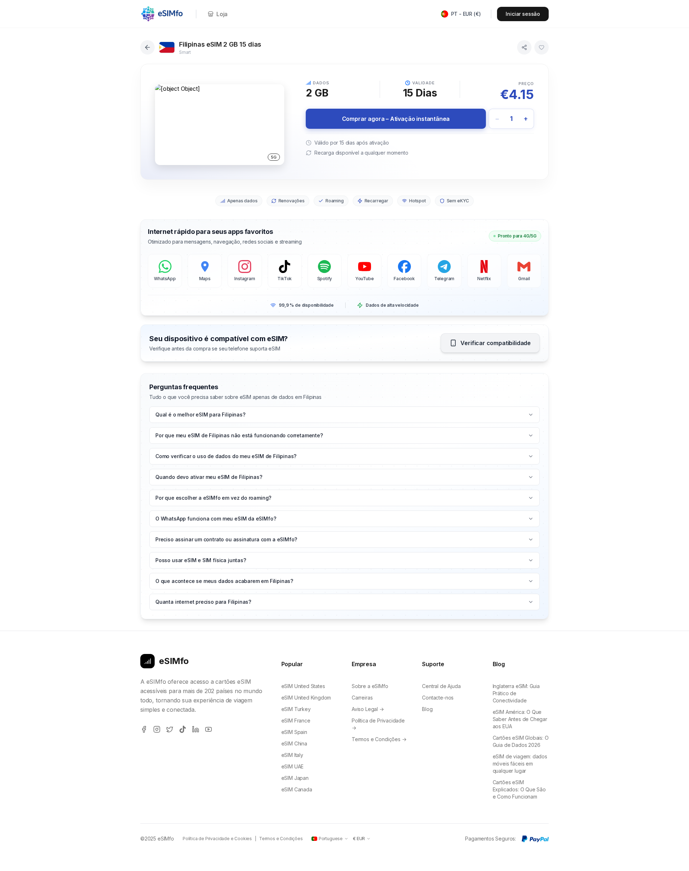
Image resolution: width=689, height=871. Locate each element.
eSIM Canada (296, 789)
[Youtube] (208, 729)
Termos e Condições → (379, 739)
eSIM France (295, 720)
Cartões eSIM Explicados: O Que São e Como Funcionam (519, 789)
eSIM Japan (295, 778)
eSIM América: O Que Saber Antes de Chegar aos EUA (520, 719)
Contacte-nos (438, 698)
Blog (427, 709)
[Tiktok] (182, 729)
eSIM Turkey (296, 709)
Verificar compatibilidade (495, 343)
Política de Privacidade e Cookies (217, 838)
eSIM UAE (292, 766)
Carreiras (362, 698)
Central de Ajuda (441, 686)
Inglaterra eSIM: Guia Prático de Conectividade (516, 693)
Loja (222, 14)
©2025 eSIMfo (157, 838)
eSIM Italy (292, 755)
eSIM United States (303, 686)
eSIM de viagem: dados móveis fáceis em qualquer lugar (520, 763)
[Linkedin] (195, 729)
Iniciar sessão (523, 14)
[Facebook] (143, 729)
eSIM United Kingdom (306, 698)
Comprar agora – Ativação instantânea (396, 118)
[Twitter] (169, 729)
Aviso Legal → (368, 709)
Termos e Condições (281, 838)
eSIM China (294, 743)
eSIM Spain (294, 732)
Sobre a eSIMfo (370, 686)
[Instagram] (156, 729)
